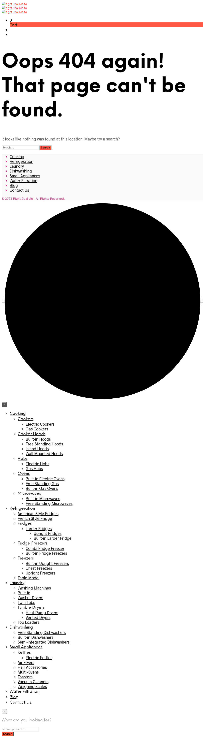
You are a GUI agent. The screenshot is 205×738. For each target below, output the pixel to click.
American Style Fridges (38, 513)
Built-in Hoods (38, 439)
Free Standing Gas (42, 483)
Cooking (17, 156)
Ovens (24, 474)
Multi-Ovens (28, 672)
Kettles (24, 653)
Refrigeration (21, 161)
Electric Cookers (40, 424)
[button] (11, 20)
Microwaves (29, 493)
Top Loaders (28, 622)
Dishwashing (21, 170)
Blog (14, 185)
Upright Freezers (40, 573)
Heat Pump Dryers (42, 612)
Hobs (22, 459)
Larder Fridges (39, 528)
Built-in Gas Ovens (42, 488)
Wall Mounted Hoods (44, 453)
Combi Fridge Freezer (45, 548)
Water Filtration (23, 180)
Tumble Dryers (31, 608)
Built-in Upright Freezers (47, 563)
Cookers (25, 419)
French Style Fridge (35, 518)
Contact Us (19, 190)
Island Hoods (37, 448)
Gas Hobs (34, 468)
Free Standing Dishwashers (42, 632)
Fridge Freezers (32, 543)
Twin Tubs (26, 602)
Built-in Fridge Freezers (46, 553)
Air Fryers (26, 662)
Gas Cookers (37, 428)
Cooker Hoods (31, 434)
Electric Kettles (39, 657)
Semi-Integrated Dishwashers (43, 642)
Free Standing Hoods (44, 443)
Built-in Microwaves (43, 498)
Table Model (28, 577)
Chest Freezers (39, 568)
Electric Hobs (37, 463)
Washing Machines (34, 588)
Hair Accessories (32, 667)
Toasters (25, 676)
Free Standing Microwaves (49, 503)
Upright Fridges (47, 533)
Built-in (24, 592)
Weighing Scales (32, 686)
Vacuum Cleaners (33, 681)
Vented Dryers (38, 617)
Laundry (17, 166)
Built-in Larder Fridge (52, 538)
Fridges (25, 523)
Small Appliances (25, 175)
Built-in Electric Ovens (45, 478)
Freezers (26, 558)
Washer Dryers (30, 597)
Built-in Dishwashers (35, 637)
